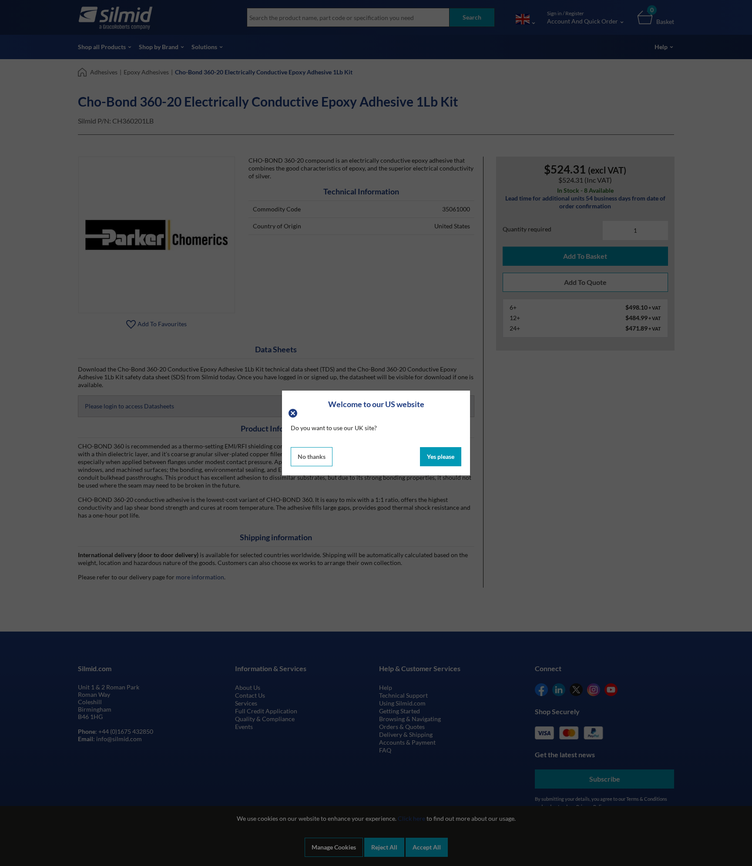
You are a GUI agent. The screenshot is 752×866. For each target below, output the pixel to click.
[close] (294, 412)
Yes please (440, 456)
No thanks (312, 456)
